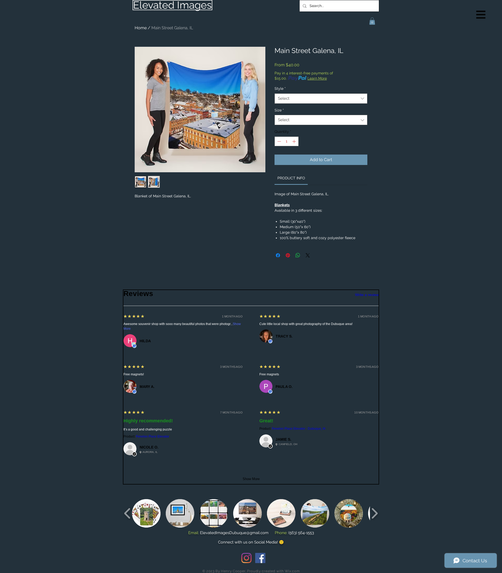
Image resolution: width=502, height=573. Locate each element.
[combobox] (321, 98)
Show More (251, 479)
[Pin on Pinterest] (288, 255)
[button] (481, 14)
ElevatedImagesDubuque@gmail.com (234, 532)
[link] (291, 178)
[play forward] (374, 513)
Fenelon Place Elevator (152, 436)
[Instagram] (246, 558)
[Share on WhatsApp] (298, 255)
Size (279, 110)
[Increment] (294, 141)
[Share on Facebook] (278, 255)
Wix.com (292, 571)
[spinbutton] (286, 141)
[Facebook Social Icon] (260, 558)
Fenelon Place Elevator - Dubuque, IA (299, 428)
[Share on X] (308, 255)
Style (280, 88)
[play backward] (127, 513)
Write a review (367, 295)
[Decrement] (278, 141)
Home (141, 27)
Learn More (317, 78)
